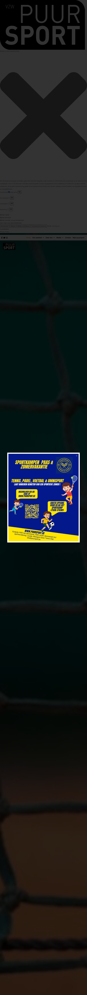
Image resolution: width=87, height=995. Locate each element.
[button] (76, 456)
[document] (43, 497)
